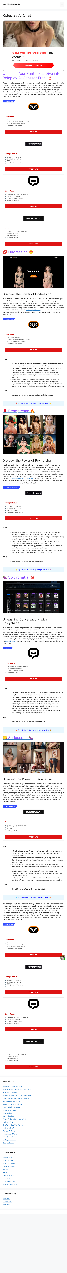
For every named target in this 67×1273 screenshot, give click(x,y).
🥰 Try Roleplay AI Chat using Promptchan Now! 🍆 (33, 570)
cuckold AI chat (10, 641)
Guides (5, 1169)
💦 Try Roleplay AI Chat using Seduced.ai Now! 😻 (33, 897)
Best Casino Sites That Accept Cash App (17, 1095)
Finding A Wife (8, 1122)
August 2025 (7, 1202)
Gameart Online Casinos (11, 1101)
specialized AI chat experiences (22, 478)
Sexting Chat (7, 1113)
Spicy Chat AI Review (10, 1137)
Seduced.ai (9, 228)
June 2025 (6, 1205)
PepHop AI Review (9, 1140)
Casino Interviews (9, 1163)
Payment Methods (9, 1181)
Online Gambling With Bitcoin (13, 1104)
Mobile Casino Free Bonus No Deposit (16, 1098)
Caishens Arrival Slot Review (13, 1092)
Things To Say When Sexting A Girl (15, 1119)
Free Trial (33, 169)
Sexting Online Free (9, 1128)
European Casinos (9, 1166)
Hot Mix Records (11, 4)
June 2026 (6, 1199)
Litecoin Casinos (8, 1175)
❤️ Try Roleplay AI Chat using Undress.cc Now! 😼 (33, 403)
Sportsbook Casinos (10, 1184)
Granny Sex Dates (9, 1116)
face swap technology (33, 310)
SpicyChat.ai (10, 191)
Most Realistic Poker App (11, 1107)
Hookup (5, 1172)
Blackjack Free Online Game (12, 1086)
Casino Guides (8, 1160)
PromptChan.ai (11, 154)
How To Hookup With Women (13, 1125)
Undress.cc (9, 116)
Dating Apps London (10, 1110)
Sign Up (33, 132)
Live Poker (6, 1178)
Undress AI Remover (10, 1131)
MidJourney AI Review (10, 1134)
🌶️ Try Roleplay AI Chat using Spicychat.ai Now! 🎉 (33, 730)
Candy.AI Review (8, 1143)
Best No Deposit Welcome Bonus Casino (17, 1089)
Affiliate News (7, 1157)
